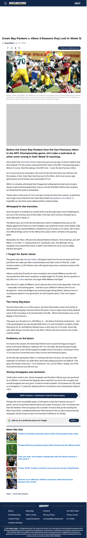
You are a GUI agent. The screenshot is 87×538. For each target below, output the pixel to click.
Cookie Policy (13, 519)
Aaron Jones (18, 279)
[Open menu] (5, 3)
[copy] (19, 47)
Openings (30, 511)
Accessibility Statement (53, 519)
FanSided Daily (14, 515)
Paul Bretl (9, 43)
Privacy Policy (49, 515)
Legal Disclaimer (33, 519)
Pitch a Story (31, 515)
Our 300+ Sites (73, 511)
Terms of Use (72, 515)
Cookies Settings (15, 523)
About (10, 511)
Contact (46, 511)
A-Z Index (71, 519)
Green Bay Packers (29, 162)
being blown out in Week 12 (62, 198)
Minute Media (13, 528)
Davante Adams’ (31, 259)
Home (8, 494)
